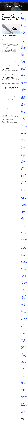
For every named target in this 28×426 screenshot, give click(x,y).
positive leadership (23, 320)
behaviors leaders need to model (24, 83)
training (22, 395)
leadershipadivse (23, 268)
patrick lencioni (23, 313)
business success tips (23, 96)
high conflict (22, 189)
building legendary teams (23, 90)
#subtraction (22, 60)
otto (21, 310)
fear (21, 154)
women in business (23, 413)
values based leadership (24, 405)
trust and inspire (23, 399)
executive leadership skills (23, 152)
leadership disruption (23, 240)
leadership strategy (23, 260)
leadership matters (23, 254)
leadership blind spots (23, 233)
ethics (21, 148)
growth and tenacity (23, 174)
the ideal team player (23, 382)
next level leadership (23, 303)
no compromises (23, 305)
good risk (22, 168)
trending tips (22, 397)
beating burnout (23, 81)
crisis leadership (23, 127)
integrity (22, 212)
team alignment (23, 373)
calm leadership (23, 97)
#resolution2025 (23, 59)
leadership (22, 225)
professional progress (23, 331)
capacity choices (23, 98)
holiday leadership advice (23, 195)
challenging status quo (23, 106)
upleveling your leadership (23, 404)
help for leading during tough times (24, 185)
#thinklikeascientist (23, 62)
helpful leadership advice (23, 188)
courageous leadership (24, 126)
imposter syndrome (23, 206)
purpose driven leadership (23, 338)
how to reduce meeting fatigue (24, 199)
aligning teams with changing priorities (23, 73)
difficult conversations (23, 133)
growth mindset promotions (23, 177)
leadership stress (23, 261)
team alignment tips (23, 374)
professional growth (23, 330)
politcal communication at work (24, 319)
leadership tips (23, 263)
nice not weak (23, 304)
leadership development (22, 238)
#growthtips (22, 41)
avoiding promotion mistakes (23, 77)
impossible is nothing (23, 205)
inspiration (22, 210)
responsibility (22, 347)
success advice (23, 370)
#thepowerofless (23, 61)
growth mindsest (23, 175)
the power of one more (24, 384)
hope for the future (23, 197)
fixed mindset (22, 160)
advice (22, 68)
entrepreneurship (23, 145)
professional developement (22, 327)
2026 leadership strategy (23, 65)
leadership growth (23, 249)
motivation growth (23, 297)
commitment (22, 118)
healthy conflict (23, 183)
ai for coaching (23, 69)
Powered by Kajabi (25, 424)
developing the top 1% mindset (23, 132)
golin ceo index (23, 167)
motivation (22, 296)
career (22, 99)
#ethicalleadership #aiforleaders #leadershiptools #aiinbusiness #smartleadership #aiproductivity (23, 33)
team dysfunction (23, 377)
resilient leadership (23, 346)
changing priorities (23, 112)
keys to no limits (23, 217)
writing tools (22, 416)
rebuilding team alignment (23, 342)
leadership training (23, 266)
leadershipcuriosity (23, 269)
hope (21, 196)
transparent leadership (24, 396)
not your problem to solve (23, 307)
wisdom (22, 412)
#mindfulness (22, 54)
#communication (23, 27)
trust (21, 398)
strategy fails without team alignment (23, 363)
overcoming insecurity (23, 312)
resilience (22, 345)
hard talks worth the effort (23, 182)
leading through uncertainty (23, 273)
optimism (22, 309)
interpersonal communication (23, 215)
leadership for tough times (23, 246)
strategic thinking (23, 359)
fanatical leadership (23, 153)
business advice (23, 91)
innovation (22, 209)
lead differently (23, 219)
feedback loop (23, 155)
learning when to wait (24, 275)
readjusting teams (23, 340)
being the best (22, 84)
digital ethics (22, 134)
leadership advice (23, 226)
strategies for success (23, 360)
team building (22, 375)
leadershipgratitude (23, 270)
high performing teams (23, 192)
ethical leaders (23, 147)
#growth (22, 40)
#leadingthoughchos (23, 47)
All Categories (22, 16)
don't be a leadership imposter (23, 137)
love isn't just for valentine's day (23, 281)
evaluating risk (23, 149)
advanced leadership (23, 67)
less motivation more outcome (23, 277)
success (22, 369)
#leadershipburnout (23, 45)
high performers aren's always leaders (23, 191)
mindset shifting (23, 290)
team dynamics (23, 376)
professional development (22, 329)
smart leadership (23, 355)
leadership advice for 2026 (23, 227)
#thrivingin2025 (23, 63)
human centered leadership (23, 201)
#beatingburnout (23, 20)
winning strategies (23, 411)
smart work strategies (23, 356)
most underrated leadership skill (23, 294)
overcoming (22, 311)
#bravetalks (22, 24)
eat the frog (22, 138)
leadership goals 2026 (23, 247)
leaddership (22, 223)
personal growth (23, 317)
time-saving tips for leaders (23, 388)
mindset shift (22, 289)
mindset (22, 288)
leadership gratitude (23, 248)
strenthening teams (23, 366)
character (22, 113)
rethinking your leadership (23, 350)
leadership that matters (24, 262)
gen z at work (23, 166)
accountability (22, 66)
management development (22, 284)
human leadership (23, 202)
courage (22, 125)
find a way (22, 156)
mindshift (22, 292)
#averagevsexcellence (23, 19)
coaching (22, 116)
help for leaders (23, 184)
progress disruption (23, 333)
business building (23, 92)
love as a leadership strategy (23, 279)
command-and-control (24, 117)
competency (22, 120)
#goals (22, 39)
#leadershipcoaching (23, 46)
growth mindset (23, 176)
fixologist (22, 162)
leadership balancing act (23, 232)
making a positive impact (24, 282)
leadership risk (23, 255)
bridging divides (23, 88)
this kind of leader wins (23, 385)
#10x (21, 17)
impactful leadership (23, 204)
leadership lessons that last (24, 253)
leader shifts (22, 224)
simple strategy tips (23, 352)
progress (22, 332)
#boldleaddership (23, 23)
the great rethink (23, 381)
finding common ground (23, 159)
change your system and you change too (23, 111)
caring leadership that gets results (23, 103)
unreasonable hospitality (22, 402)
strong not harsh (23, 368)
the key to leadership (23, 383)
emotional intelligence (23, 140)
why (21, 410)
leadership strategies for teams (24, 259)
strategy (22, 361)
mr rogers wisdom (23, 299)
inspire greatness (23, 211)
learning (22, 274)
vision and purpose (23, 406)
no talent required (23, 306)
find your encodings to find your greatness (23, 157)
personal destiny (23, 316)
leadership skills (23, 256)
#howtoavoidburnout (23, 42)
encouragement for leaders (23, 143)
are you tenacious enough (23, 76)
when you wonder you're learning (23, 409)
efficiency (22, 139)
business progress (23, 95)
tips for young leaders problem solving (23, 392)
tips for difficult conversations (23, 390)
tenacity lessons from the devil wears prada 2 (24, 380)
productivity (22, 324)
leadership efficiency (23, 241)
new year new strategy (24, 302)
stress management (23, 367)
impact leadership (23, 203)
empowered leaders (23, 141)
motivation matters (23, 298)
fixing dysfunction (23, 161)
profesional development (22, 326)
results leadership (23, 349)
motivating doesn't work (24, 295)
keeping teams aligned (23, 216)
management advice (23, 283)
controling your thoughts (23, 124)
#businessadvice (23, 25)
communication (23, 119)
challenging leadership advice (23, 105)
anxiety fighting (23, 74)
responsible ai (22, 348)
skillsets (22, 353)
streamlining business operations (23, 364)
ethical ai (22, 146)
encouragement (23, 142)
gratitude (22, 169)
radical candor (23, 339)
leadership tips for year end (24, 264)
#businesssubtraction (23, 26)
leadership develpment (24, 239)
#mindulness (22, 55)
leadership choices (23, 234)
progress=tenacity (23, 334)
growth (22, 173)
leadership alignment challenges (23, 229)
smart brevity (22, 354)
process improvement (23, 323)
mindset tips (22, 291)
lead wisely (22, 220)
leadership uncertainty (23, 267)
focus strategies (23, 163)
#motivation (22, 56)
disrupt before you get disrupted (23, 135)
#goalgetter (22, 38)
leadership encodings (23, 242)
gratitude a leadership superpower (23, 170)
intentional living (23, 213)
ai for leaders (22, 70)
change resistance (23, 109)
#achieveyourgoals (23, 18)
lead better (22, 218)
